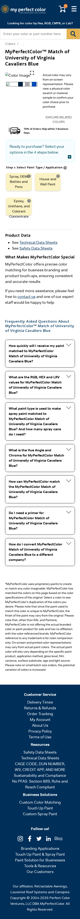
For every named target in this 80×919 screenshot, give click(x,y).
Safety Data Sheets (35, 248)
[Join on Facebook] (29, 838)
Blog (58, 838)
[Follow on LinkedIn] (48, 838)
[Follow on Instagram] (20, 838)
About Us (40, 725)
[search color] (73, 34)
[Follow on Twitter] (39, 838)
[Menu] (74, 9)
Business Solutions (40, 794)
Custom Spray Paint (40, 814)
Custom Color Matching (40, 802)
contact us (26, 296)
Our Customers (40, 871)
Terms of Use (40, 737)
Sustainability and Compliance (40, 775)
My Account (40, 719)
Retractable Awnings (50, 886)
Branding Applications (40, 848)
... (23, 44)
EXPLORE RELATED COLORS (59, 120)
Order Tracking (40, 713)
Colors (10, 44)
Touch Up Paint (40, 808)
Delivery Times (40, 702)
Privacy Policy (40, 731)
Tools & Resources (40, 866)
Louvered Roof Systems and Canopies (40, 892)
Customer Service (40, 694)
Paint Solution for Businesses (40, 860)
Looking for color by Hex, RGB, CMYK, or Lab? (40, 23)
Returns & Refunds (40, 708)
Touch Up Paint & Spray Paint (40, 854)
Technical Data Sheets (38, 242)
